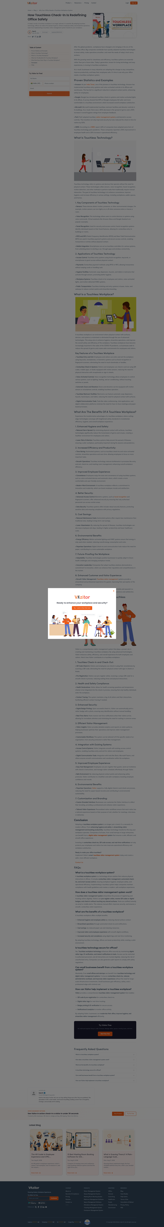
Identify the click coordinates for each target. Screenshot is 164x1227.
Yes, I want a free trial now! (82, 608)
